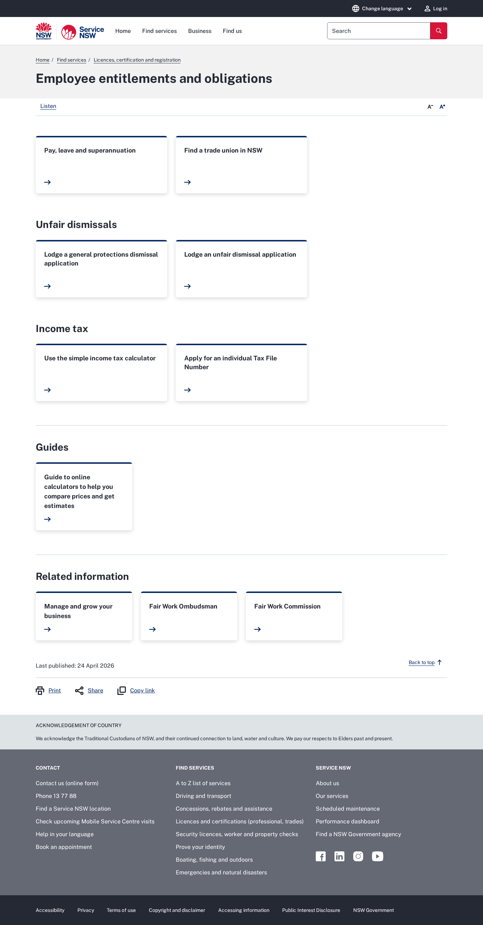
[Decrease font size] (430, 107)
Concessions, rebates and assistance (224, 808)
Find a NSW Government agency (358, 834)
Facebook (321, 856)
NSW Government (373, 910)
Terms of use (121, 910)
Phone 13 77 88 (56, 796)
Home (123, 31)
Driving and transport (203, 796)
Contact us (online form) (67, 783)
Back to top (422, 662)
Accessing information (243, 910)
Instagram (358, 856)
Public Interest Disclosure (311, 910)
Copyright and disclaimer (177, 910)
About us (327, 783)
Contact (48, 768)
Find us (232, 31)
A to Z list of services (203, 783)
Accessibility (50, 910)
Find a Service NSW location (73, 808)
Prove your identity (200, 847)
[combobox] (378, 30)
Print (54, 690)
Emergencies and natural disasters (221, 872)
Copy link (142, 690)
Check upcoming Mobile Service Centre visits (95, 821)
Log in (440, 8)
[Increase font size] (442, 107)
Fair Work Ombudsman (183, 606)
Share (95, 690)
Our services (332, 796)
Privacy (85, 910)
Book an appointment (64, 847)
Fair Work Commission (287, 606)
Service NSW (333, 768)
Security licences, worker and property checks (237, 834)
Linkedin (339, 856)
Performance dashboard (347, 821)
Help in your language (65, 834)
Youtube (377, 856)
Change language (382, 8)
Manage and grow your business (78, 611)
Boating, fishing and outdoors (214, 859)
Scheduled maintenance (348, 808)
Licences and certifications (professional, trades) (240, 821)
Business (199, 31)
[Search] (438, 30)
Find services (159, 31)
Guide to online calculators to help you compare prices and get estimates (79, 491)
